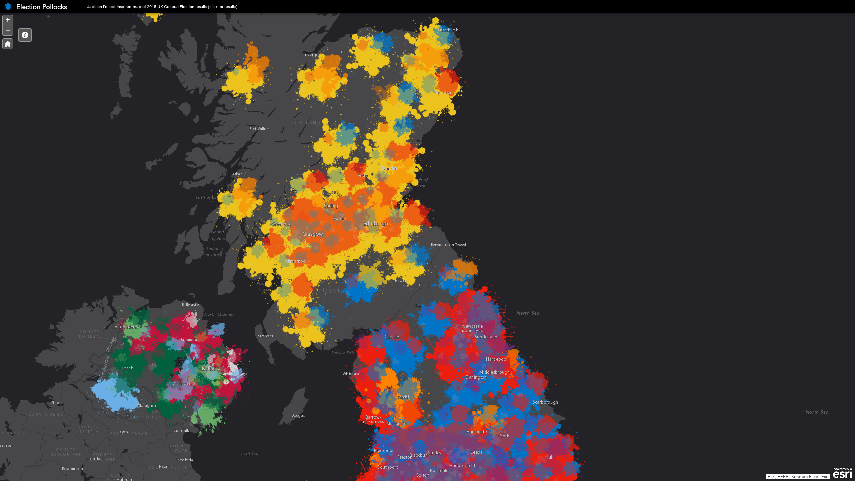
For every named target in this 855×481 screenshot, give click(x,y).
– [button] (8, 29)
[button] (25, 35)
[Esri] (842, 473)
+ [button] (7, 19)
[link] (6, 7)
